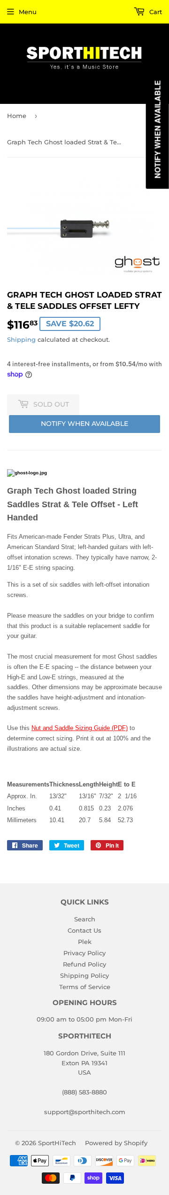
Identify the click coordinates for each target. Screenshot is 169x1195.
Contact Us (84, 930)
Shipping (21, 339)
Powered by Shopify (116, 1143)
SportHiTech (57, 1143)
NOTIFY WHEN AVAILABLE (84, 423)
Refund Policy (84, 964)
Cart (154, 12)
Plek (85, 941)
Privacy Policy (84, 953)
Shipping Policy (84, 975)
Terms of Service (84, 987)
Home (16, 115)
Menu (28, 12)
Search (84, 919)
